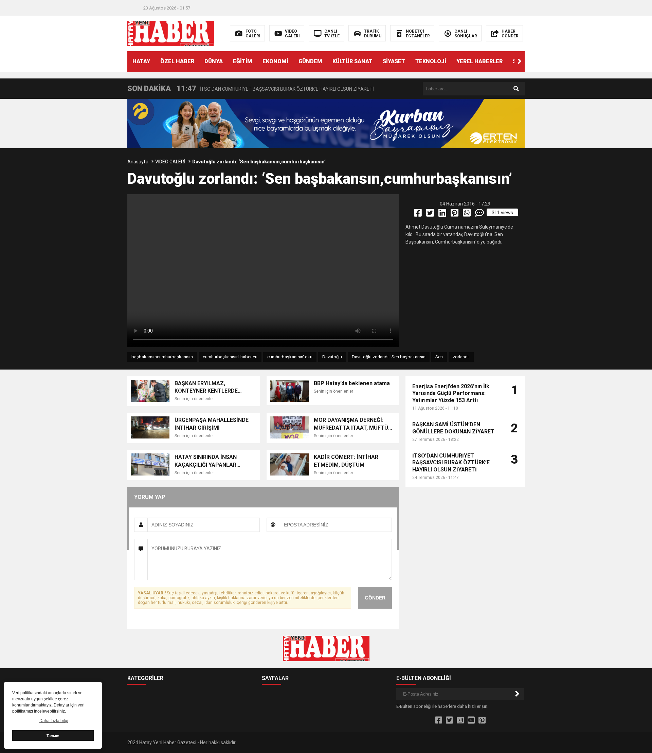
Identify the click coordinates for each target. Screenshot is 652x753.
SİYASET (394, 61)
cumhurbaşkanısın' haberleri (230, 356)
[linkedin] (443, 214)
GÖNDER (375, 597)
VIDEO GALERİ (170, 161)
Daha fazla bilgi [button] (53, 720)
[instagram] (460, 720)
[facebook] (418, 214)
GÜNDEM (310, 61)
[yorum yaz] (480, 214)
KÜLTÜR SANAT (352, 61)
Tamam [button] (53, 736)
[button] (519, 61)
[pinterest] (455, 214)
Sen (439, 356)
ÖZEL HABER (177, 61)
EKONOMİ (275, 61)
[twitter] (430, 214)
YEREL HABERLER (479, 61)
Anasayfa (137, 161)
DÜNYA (213, 61)
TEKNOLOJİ (430, 61)
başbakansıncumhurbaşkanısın (162, 356)
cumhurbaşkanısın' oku (289, 356)
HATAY (141, 61)
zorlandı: (461, 356)
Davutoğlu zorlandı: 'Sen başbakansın (388, 356)
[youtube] (471, 720)
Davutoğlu (332, 356)
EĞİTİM (242, 61)
